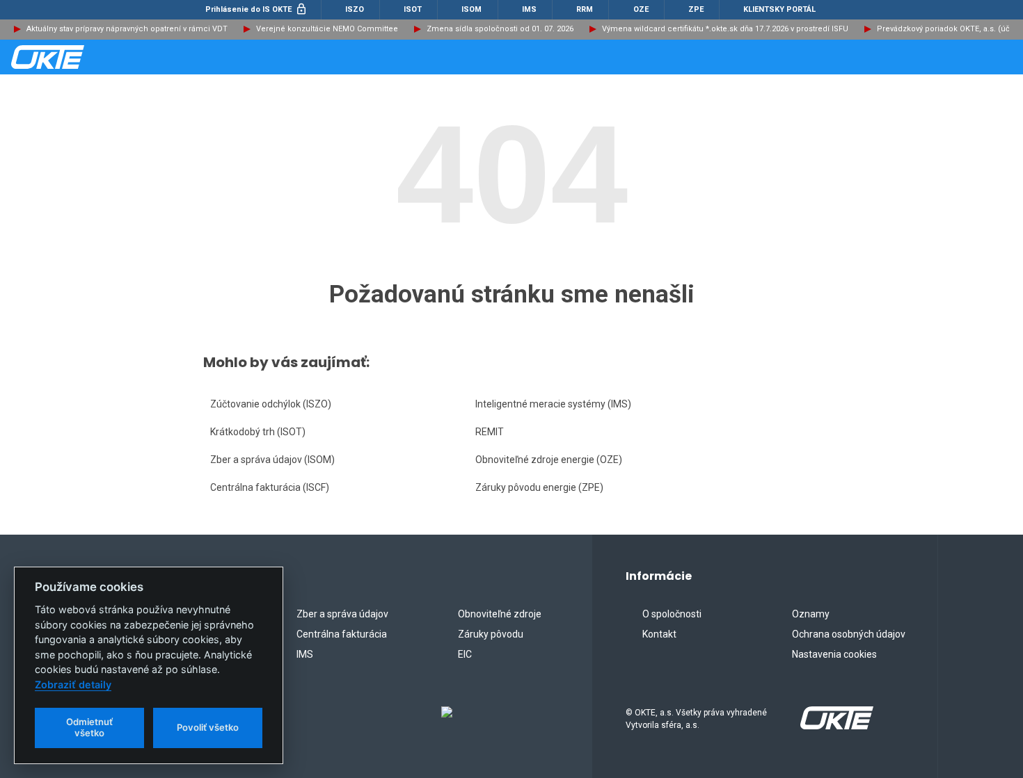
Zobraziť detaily (73, 684)
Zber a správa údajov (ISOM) (272, 459)
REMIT (489, 431)
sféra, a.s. (680, 725)
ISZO (353, 9)
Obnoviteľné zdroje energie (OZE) (548, 459)
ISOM (470, 9)
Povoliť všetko (208, 727)
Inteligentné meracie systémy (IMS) (553, 404)
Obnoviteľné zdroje (499, 613)
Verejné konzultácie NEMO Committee (327, 28)
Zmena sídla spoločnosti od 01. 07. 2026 (500, 28)
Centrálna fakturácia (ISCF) (269, 487)
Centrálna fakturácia (341, 634)
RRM (583, 9)
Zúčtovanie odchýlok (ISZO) (270, 404)
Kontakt (659, 634)
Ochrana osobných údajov (848, 634)
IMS (528, 9)
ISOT (412, 9)
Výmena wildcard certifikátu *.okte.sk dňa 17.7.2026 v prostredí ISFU (725, 28)
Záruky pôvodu (490, 634)
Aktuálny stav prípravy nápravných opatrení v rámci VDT (127, 28)
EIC (465, 654)
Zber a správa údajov (342, 613)
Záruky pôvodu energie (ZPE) (539, 487)
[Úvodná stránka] (80, 57)
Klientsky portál (778, 9)
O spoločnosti (671, 613)
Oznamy (811, 613)
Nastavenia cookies (834, 654)
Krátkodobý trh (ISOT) (258, 431)
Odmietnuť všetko (89, 727)
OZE (640, 9)
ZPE (695, 9)
